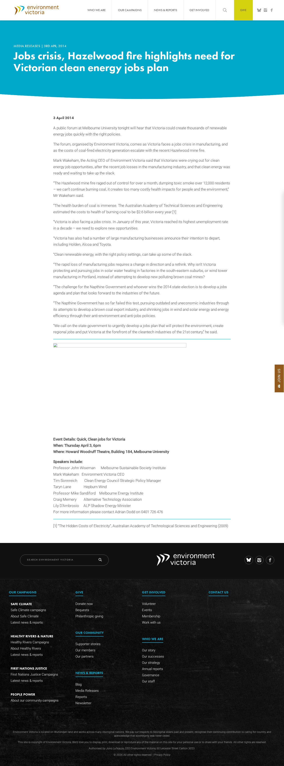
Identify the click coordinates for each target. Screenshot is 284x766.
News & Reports (165, 10)
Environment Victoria (36, 10)
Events (147, 610)
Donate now (84, 604)
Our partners (84, 656)
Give (243, 10)
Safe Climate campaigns (28, 610)
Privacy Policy (162, 754)
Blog (78, 684)
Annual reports (152, 669)
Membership (151, 616)
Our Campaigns (130, 10)
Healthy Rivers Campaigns (30, 642)
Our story (148, 650)
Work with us (151, 622)
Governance (150, 675)
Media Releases (27, 46)
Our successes (153, 656)
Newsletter (83, 703)
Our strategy (151, 663)
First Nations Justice (29, 668)
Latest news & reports (27, 622)
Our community (89, 632)
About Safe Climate (25, 616)
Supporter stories (88, 644)
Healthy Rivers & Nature (32, 636)
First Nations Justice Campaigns (34, 674)
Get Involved (199, 10)
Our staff (148, 681)
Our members (85, 650)
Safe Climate (21, 604)
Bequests (82, 610)
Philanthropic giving (89, 616)
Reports (81, 697)
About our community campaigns (35, 700)
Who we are (96, 10)
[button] (279, 378)
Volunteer (149, 604)
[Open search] (224, 10)
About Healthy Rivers (26, 648)
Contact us (218, 592)
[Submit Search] (100, 559)
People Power (23, 694)
